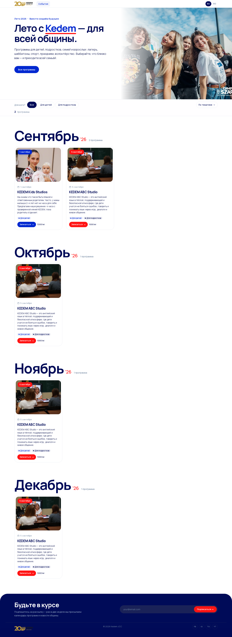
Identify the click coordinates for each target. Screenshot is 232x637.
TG (208, 626)
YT (215, 626)
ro (214, 3)
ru (208, 3)
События (43, 3)
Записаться (27, 224)
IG (202, 626)
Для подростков (67, 104)
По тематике (205, 104)
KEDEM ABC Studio (83, 192)
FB (195, 626)
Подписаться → (205, 609)
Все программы (26, 69)
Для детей (46, 104)
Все (32, 104)
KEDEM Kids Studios (32, 192)
